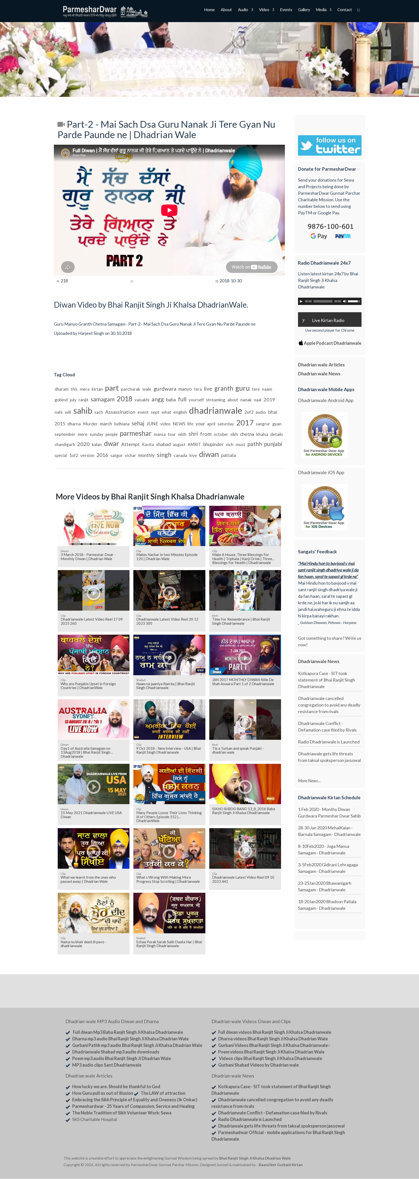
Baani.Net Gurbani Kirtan (281, 1164)
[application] (330, 301)
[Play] (301, 301)
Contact (344, 10)
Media (321, 10)
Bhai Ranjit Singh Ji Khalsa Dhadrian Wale (255, 1158)
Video (264, 10)
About (226, 10)
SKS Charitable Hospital (94, 1119)
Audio (243, 10)
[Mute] (345, 301)
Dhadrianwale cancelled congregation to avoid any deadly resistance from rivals (329, 705)
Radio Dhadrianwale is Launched (329, 741)
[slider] (355, 301)
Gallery (304, 10)
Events (286, 10)
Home (209, 10)
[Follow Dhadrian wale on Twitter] (343, 1159)
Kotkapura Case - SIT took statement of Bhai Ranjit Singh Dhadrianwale (326, 680)
